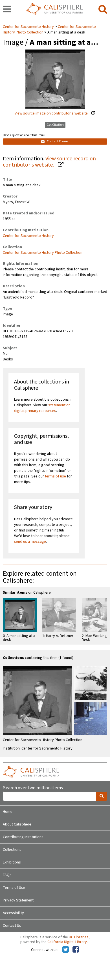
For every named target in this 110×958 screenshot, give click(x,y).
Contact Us (12, 925)
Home (7, 812)
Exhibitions (12, 862)
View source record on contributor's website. (49, 162)
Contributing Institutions (23, 837)
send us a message (30, 541)
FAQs (7, 875)
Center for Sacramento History (29, 27)
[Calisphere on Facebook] (75, 949)
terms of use (55, 476)
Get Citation (55, 124)
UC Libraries (79, 937)
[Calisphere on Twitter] (65, 949)
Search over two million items (33, 788)
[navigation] (7, 9)
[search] (102, 9)
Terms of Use (14, 887)
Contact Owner (57, 141)
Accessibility (13, 913)
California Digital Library (67, 942)
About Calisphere (17, 824)
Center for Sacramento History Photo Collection (42, 252)
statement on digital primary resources (42, 408)
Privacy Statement (18, 900)
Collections (12, 849)
